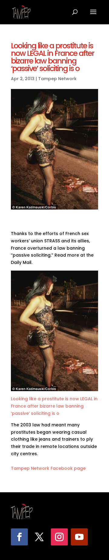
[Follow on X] (39, 536)
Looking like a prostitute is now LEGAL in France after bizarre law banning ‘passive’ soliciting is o (54, 406)
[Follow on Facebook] (19, 536)
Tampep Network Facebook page (48, 468)
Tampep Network (57, 79)
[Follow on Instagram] (59, 536)
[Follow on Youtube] (79, 536)
